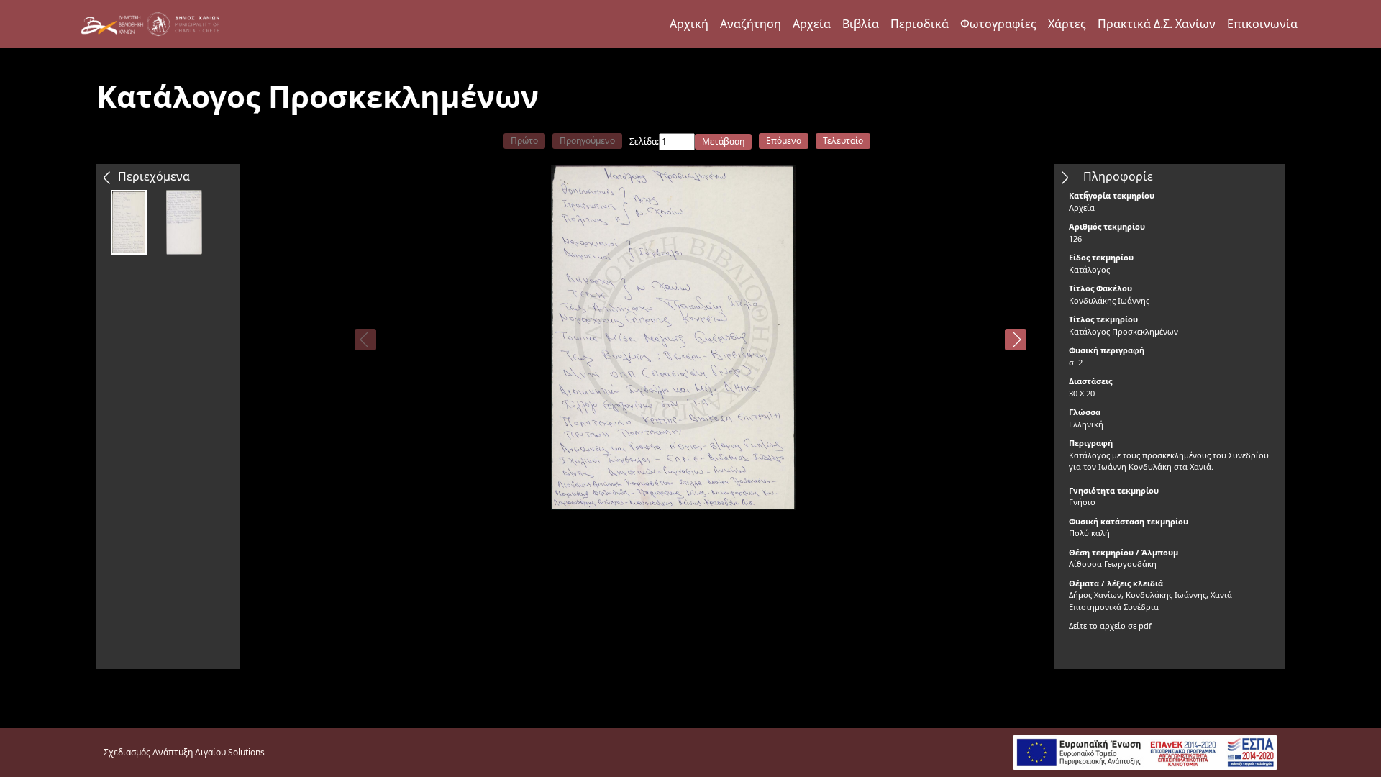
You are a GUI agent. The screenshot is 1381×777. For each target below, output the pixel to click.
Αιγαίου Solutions (230, 752)
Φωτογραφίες (998, 24)
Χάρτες (1067, 24)
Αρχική (689, 24)
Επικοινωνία (1262, 24)
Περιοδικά (919, 24)
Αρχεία (812, 24)
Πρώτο (524, 141)
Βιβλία (860, 24)
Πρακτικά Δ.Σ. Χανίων (1157, 24)
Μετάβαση (723, 141)
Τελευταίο (843, 141)
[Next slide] (1015, 339)
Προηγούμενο (587, 141)
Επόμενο (783, 141)
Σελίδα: (644, 141)
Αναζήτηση (750, 24)
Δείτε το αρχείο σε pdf (1110, 625)
